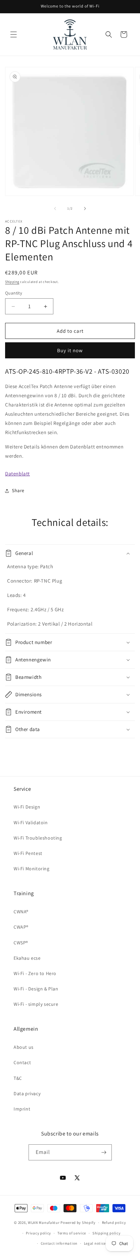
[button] (13, 34)
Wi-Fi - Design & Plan (36, 989)
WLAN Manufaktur (44, 1222)
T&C (18, 1078)
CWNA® (21, 912)
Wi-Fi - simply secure (36, 1004)
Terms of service (71, 1233)
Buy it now (70, 350)
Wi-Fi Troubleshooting (38, 838)
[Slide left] (55, 208)
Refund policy (114, 1222)
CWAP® (21, 927)
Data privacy (27, 1093)
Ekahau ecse (27, 958)
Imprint (22, 1109)
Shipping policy (106, 1233)
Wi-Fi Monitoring (32, 869)
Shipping (12, 282)
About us (24, 1047)
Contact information (59, 1243)
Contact (22, 1062)
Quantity (13, 293)
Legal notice (95, 1243)
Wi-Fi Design (27, 807)
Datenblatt (17, 473)
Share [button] (18, 490)
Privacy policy (38, 1233)
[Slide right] (84, 208)
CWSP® (21, 943)
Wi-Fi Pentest (28, 853)
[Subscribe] (104, 1152)
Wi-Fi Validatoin (31, 822)
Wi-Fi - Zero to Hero (35, 973)
